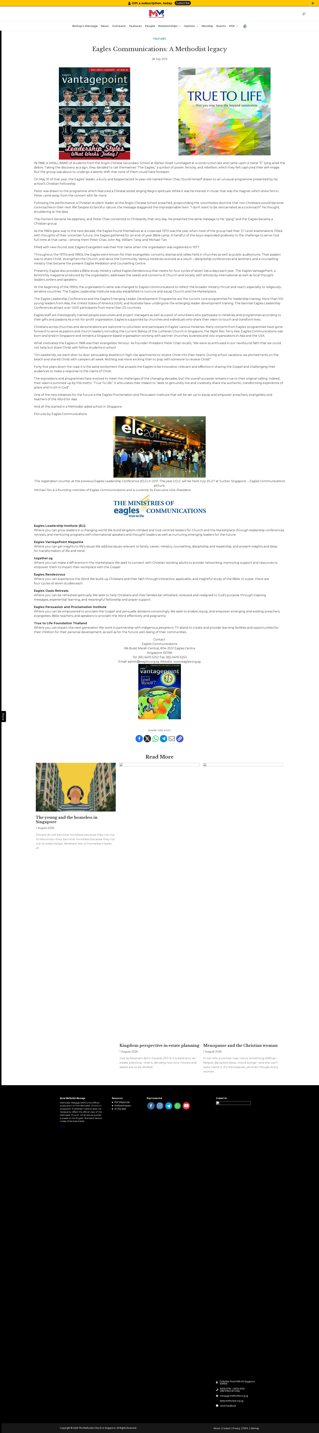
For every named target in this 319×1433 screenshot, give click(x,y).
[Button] (313, 3)
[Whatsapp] (155, 738)
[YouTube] (186, 1106)
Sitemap (255, 1428)
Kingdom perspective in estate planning (159, 1045)
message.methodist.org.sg (234, 1396)
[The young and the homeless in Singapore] (76, 787)
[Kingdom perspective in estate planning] (159, 901)
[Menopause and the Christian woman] (243, 901)
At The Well (120, 1108)
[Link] (156, 14)
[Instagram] (160, 1106)
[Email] (171, 738)
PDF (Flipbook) (122, 1102)
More (62, 1126)
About (216, 1428)
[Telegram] (163, 738)
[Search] (304, 14)
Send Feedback (228, 1406)
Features (159, 38)
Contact (226, 1428)
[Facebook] (139, 738)
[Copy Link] (179, 738)
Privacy (236, 1428)
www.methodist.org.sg (231, 1401)
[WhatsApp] (177, 1106)
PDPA (245, 1428)
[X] (147, 738)
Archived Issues (122, 1105)
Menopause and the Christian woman (240, 1045)
